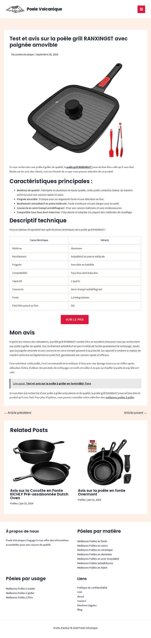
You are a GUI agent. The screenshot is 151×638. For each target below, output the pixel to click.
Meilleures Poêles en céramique (95, 550)
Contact (81, 601)
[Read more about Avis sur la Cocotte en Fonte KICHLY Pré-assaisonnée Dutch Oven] (41, 462)
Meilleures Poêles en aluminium (94, 554)
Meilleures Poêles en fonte (92, 541)
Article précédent (17, 412)
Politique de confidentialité (92, 587)
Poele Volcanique (44, 9)
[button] (75, 319)
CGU (79, 592)
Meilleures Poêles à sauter (20, 588)
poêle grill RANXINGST (79, 167)
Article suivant (135, 412)
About (80, 596)
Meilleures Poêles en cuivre (92, 545)
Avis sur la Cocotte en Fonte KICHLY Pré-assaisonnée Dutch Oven (39, 494)
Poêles (14, 503)
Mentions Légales (87, 605)
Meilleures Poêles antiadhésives (95, 563)
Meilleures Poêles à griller (20, 593)
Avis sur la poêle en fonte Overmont (101, 492)
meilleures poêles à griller (120, 397)
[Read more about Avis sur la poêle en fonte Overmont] (109, 462)
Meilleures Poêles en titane (92, 567)
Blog (79, 609)
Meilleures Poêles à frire (19, 597)
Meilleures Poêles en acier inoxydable (98, 558)
